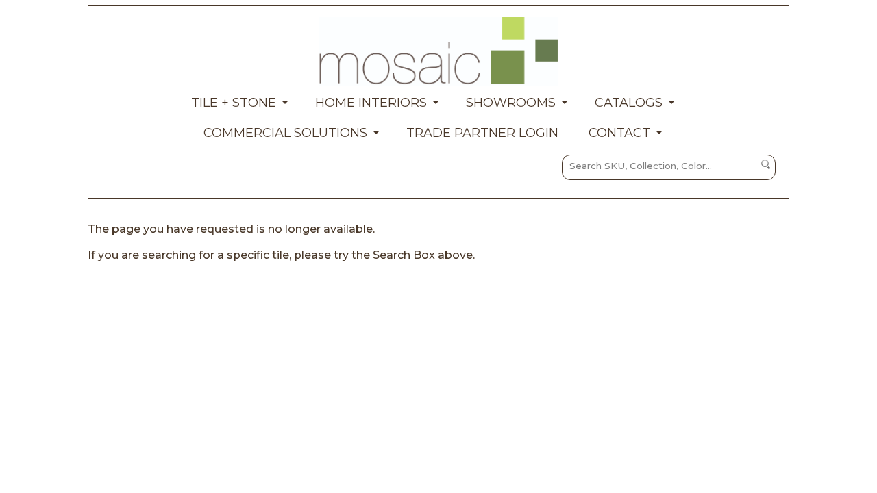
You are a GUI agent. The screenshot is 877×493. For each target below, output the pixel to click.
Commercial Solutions (285, 132)
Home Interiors (371, 102)
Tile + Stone (233, 102)
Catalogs (629, 102)
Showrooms (511, 102)
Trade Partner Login (482, 132)
